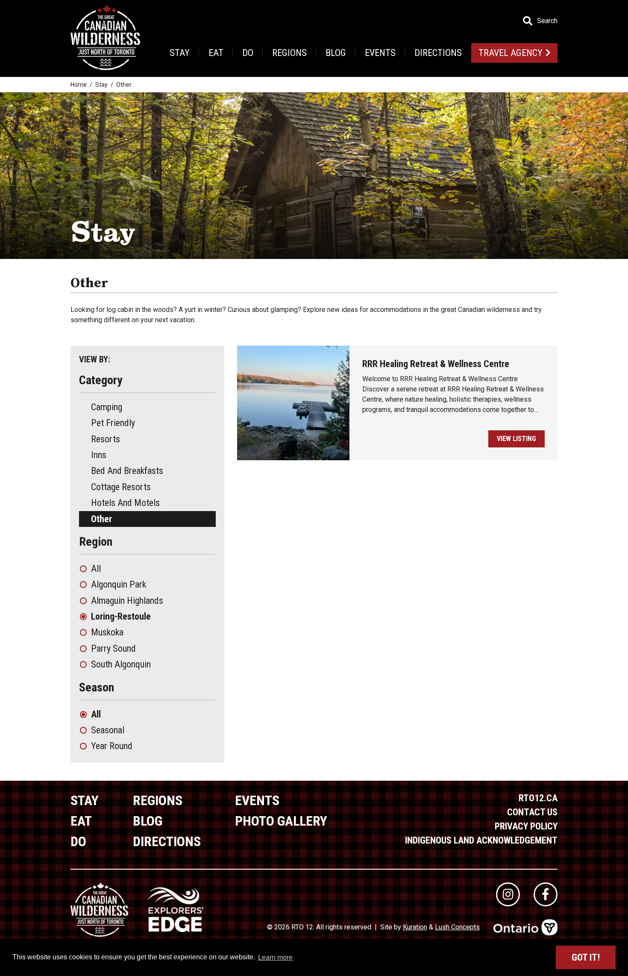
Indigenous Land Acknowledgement (481, 840)
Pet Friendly (113, 422)
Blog (336, 52)
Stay (180, 52)
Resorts (105, 439)
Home (78, 84)
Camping (106, 407)
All (96, 568)
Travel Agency (510, 52)
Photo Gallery (281, 821)
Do (247, 52)
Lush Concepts (457, 927)
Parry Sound (113, 648)
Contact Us (532, 812)
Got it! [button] (586, 957)
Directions (438, 52)
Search (547, 21)
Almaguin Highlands (127, 600)
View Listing (516, 439)
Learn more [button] (275, 957)
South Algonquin (121, 664)
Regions (289, 52)
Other (101, 519)
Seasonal (107, 730)
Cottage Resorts (121, 487)
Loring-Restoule (121, 616)
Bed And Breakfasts (127, 470)
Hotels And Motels (125, 502)
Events (380, 52)
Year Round (111, 746)
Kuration (415, 927)
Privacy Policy (526, 826)
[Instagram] (508, 894)
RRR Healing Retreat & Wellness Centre (435, 364)
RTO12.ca (538, 798)
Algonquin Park (118, 584)
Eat (215, 52)
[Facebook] (546, 894)
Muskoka (107, 632)
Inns (98, 455)
